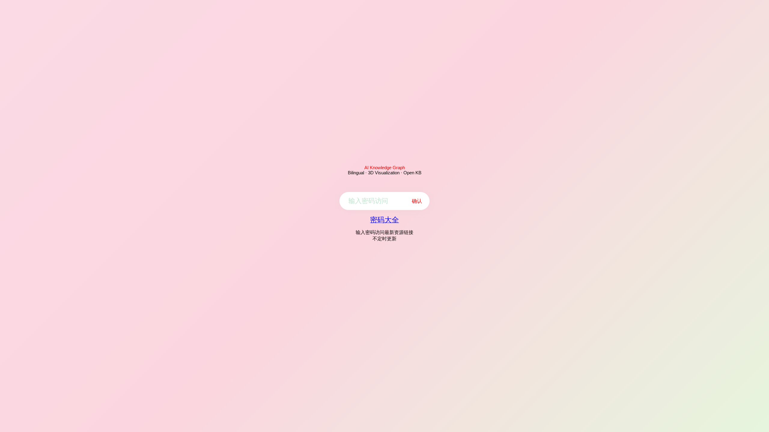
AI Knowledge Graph (384, 167)
